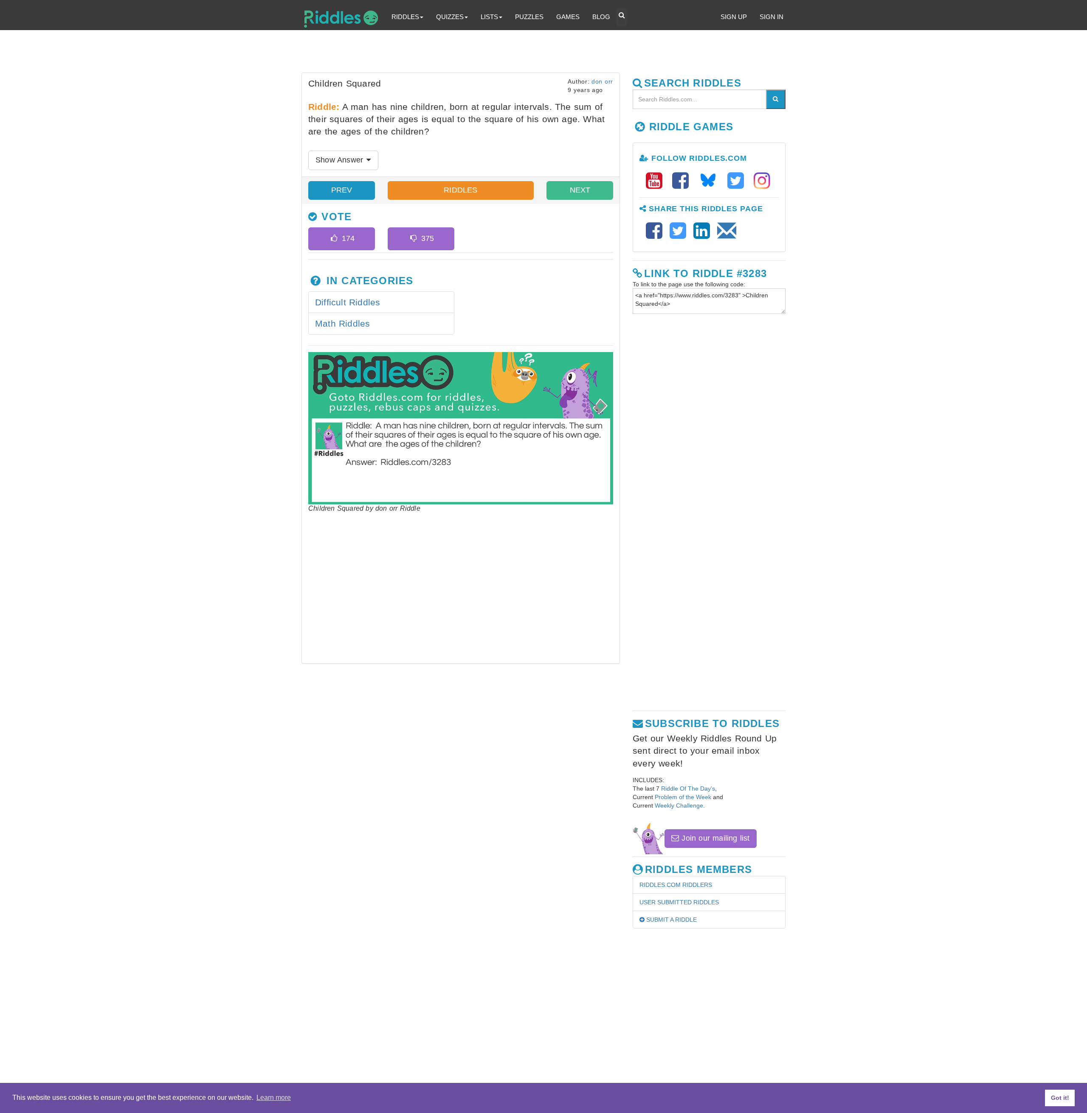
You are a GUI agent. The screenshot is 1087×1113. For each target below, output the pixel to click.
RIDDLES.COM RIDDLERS (675, 884)
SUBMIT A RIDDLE (671, 919)
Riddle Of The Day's (688, 788)
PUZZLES (529, 16)
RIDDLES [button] (405, 16)
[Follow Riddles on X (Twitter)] (738, 181)
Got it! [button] (1060, 1097)
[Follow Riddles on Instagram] (762, 181)
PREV (341, 190)
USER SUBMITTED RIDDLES (679, 902)
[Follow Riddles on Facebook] (683, 181)
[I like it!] (334, 239)
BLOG (601, 16)
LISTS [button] (489, 16)
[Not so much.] (413, 239)
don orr (602, 81)
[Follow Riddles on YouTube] (657, 181)
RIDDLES (460, 190)
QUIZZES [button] (450, 16)
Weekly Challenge (679, 805)
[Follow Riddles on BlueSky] (710, 181)
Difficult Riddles (347, 302)
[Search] (776, 99)
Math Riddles (342, 323)
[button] (622, 17)
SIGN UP (734, 16)
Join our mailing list (714, 838)
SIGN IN (771, 16)
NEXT (580, 190)
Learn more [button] (273, 1097)
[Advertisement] (507, 53)
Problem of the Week (683, 797)
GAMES (568, 16)
